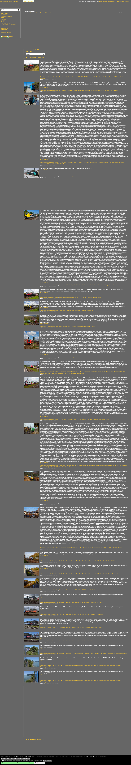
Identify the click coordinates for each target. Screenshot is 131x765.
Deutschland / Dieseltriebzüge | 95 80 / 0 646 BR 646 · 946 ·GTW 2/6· (58, 326)
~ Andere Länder (5, 23)
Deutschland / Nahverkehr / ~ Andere (49, 76)
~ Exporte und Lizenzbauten (8, 25)
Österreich (3, 19)
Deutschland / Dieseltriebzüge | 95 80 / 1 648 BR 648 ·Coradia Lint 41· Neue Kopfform (81, 503)
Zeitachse (3, 31)
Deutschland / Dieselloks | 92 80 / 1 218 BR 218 (71, 602)
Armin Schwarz (44, 74)
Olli (41, 597)
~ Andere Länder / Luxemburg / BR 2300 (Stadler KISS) (95, 419)
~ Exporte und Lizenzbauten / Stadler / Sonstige (70, 162)
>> (43, 58)
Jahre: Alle (29, 52)
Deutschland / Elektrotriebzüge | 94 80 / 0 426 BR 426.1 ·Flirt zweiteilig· (100, 573)
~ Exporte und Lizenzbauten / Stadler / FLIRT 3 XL (106, 465)
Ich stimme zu (39, 763)
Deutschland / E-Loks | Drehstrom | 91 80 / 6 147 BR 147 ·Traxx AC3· (77, 76)
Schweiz (3, 20)
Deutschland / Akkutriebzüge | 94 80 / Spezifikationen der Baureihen (100, 162)
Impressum (30, 1)
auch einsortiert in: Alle (32, 50)
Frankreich (4, 15)
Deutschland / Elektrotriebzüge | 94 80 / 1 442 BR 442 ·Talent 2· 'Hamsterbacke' (80, 297)
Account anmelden (110, 1)
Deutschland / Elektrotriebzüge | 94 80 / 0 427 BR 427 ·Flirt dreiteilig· (99, 560)
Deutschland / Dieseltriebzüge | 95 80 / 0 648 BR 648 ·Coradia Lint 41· (77, 310)
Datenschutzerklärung (6, 32)
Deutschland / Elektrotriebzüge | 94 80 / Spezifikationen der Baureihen (76, 465)
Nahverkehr (48, 13)
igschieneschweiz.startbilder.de (9, 1)
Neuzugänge (4, 28)
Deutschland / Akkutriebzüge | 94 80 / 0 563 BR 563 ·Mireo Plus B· (76, 285)
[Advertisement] (76, 33)
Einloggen (102, 1)
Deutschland (39, 13)
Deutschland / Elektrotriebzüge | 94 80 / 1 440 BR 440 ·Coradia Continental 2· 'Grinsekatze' (82, 357)
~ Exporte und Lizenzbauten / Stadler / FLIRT (51, 560)
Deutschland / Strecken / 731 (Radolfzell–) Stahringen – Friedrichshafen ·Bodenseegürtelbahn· (102, 653)
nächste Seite (35, 58)
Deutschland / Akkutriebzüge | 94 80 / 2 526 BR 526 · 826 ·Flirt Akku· (76, 176)
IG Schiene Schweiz (6, 16)
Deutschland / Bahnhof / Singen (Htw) (49, 602)
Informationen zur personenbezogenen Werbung (15, 758)
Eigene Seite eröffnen (123, 1)
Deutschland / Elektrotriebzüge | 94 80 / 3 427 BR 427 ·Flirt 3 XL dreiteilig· (103, 547)
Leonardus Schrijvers (46, 170)
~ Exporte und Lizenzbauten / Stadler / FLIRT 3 (70, 371)
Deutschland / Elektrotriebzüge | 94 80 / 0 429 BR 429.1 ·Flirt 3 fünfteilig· (66, 373)
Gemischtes (4, 29)
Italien (2, 17)
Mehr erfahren (47, 761)
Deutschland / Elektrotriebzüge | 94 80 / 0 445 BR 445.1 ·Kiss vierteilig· (99, 90)
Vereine (3, 22)
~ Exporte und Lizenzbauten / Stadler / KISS (70, 90)
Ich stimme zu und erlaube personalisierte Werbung (17, 763)
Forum (25, 1)
